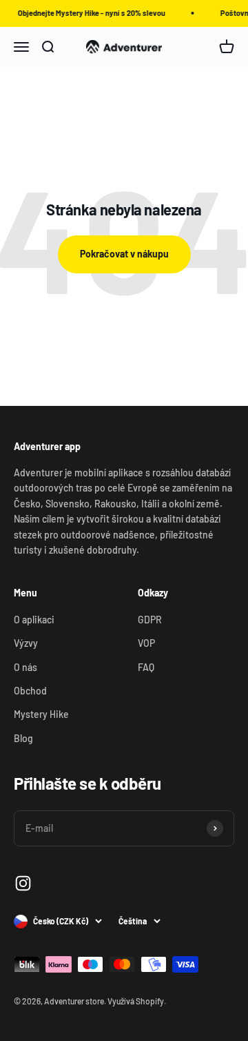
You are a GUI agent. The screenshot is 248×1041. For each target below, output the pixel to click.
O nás (25, 667)
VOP (146, 643)
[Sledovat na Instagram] (23, 883)
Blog (23, 738)
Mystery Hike (41, 714)
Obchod (30, 691)
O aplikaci (34, 619)
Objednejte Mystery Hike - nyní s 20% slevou (90, 12)
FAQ (146, 667)
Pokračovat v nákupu (124, 254)
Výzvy (26, 643)
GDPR (150, 619)
